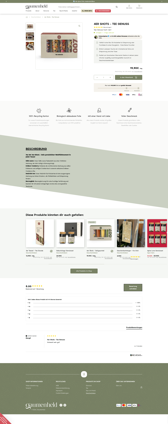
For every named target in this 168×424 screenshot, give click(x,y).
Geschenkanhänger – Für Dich (128, 251)
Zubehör (74, 11)
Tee (54, 11)
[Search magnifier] (116, 7)
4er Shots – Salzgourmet (95, 251)
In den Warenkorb (126, 77)
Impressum (59, 390)
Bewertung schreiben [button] (133, 287)
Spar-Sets (88, 11)
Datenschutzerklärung (63, 388)
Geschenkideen (104, 11)
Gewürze (46, 11)
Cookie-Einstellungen (62, 393)
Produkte (28, 11)
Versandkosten (138, 71)
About (37, 11)
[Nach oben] (141, 388)
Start (27, 17)
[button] (79, 26)
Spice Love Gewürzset (155, 251)
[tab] (134, 327)
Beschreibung (36, 149)
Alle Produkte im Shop (84, 271)
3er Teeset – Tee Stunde (34, 251)
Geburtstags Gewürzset (65, 251)
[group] (36, 286)
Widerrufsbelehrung (32, 385)
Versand (28, 388)
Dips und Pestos (91, 390)
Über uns (119, 385)
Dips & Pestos (64, 11)
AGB (57, 385)
